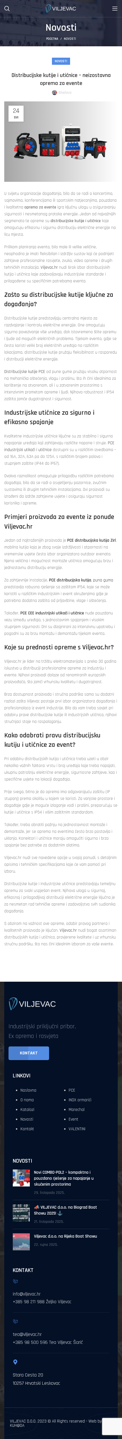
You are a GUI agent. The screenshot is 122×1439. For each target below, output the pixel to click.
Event (73, 1119)
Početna (52, 39)
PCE (72, 1090)
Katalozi (27, 1109)
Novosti (70, 39)
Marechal (77, 1109)
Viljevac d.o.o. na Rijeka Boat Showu (65, 1236)
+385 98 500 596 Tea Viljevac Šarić (48, 1342)
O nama (27, 1100)
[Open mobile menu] (115, 8)
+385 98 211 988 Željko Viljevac (42, 1302)
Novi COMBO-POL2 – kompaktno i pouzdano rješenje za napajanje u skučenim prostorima (64, 1178)
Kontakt (27, 1129)
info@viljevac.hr (27, 1294)
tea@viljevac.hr (27, 1334)
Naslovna (28, 1090)
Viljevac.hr (49, 267)
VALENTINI (77, 1129)
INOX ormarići (80, 1100)
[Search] (7, 8)
